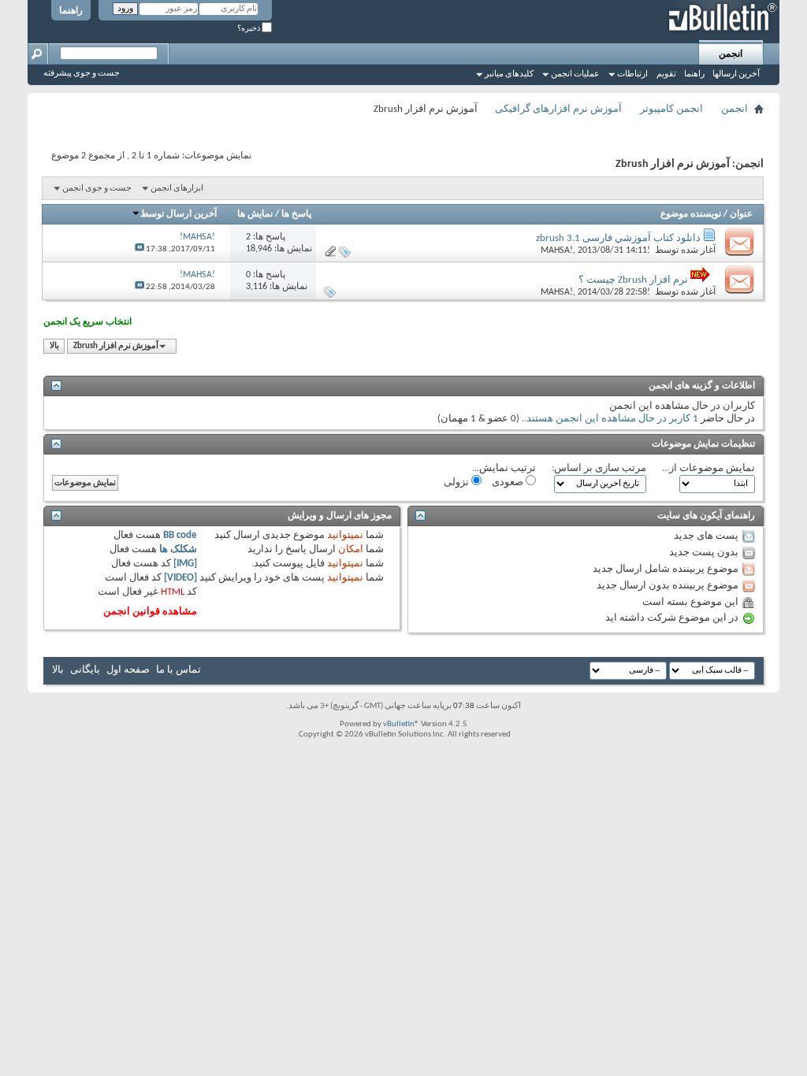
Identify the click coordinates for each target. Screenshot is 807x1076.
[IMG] (185, 563)
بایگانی (85, 670)
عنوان (741, 214)
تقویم (666, 74)
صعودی (509, 482)
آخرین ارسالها (736, 74)
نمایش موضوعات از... (708, 468)
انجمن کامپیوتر (671, 109)
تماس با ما (178, 670)
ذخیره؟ (249, 28)
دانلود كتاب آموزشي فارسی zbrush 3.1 (618, 238)
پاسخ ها (296, 214)
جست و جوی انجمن (97, 188)
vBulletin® (401, 724)
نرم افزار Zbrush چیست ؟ (633, 280)
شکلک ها (178, 549)
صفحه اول (128, 670)
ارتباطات (632, 74)
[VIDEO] (180, 578)
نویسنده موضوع (690, 214)
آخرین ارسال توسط (178, 214)
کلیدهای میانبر (509, 74)
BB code (180, 535)
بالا (54, 346)
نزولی (457, 482)
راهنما (71, 11)
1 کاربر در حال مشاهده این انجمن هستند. (611, 419)
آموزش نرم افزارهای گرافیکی (558, 109)
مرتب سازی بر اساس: (599, 468)
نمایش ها (255, 214)
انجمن (730, 54)
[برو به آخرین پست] (139, 249)
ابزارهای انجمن (177, 188)
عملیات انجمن (575, 74)
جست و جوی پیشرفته (81, 73)
